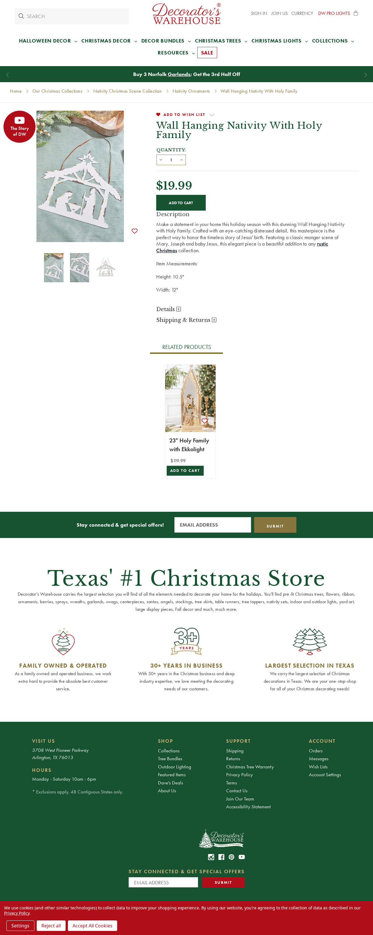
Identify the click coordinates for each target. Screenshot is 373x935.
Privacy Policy (239, 774)
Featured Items (172, 774)
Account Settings (325, 774)
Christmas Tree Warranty (250, 766)
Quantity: (171, 150)
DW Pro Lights (334, 13)
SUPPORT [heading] (238, 741)
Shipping (235, 750)
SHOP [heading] (165, 741)
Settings (20, 925)
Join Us (279, 13)
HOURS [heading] (42, 770)
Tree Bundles (170, 758)
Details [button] (166, 309)
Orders (316, 750)
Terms (231, 782)
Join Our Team (240, 798)
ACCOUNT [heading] (322, 741)
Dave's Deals (170, 782)
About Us (167, 790)
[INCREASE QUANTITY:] (181, 159)
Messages (318, 758)
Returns (233, 758)
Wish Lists (318, 766)
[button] (356, 13)
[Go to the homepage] (186, 13)
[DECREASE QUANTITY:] (161, 159)
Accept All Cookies (92, 925)
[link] (211, 857)
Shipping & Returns (184, 320)
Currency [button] (302, 13)
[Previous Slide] (7, 75)
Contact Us (236, 790)
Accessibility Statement (248, 806)
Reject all (51, 925)
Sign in (259, 13)
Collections (169, 750)
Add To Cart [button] (185, 470)
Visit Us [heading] (43, 741)
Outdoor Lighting (174, 766)
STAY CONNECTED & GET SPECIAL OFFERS (187, 871)
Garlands (179, 74)
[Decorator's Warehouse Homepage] (221, 838)
